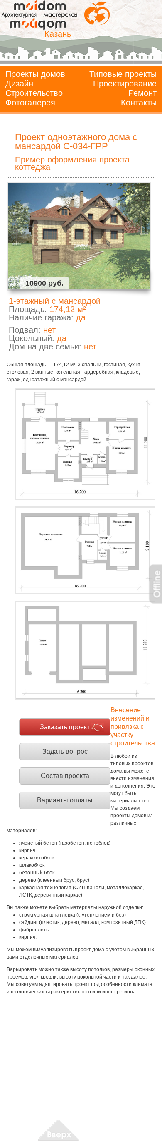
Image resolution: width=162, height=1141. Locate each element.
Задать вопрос (65, 751)
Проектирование (125, 83)
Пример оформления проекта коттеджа (72, 163)
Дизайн (19, 83)
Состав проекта (65, 775)
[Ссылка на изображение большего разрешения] (85, 444)
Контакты (139, 102)
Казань (57, 33)
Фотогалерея (30, 102)
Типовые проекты (123, 74)
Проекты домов (35, 74)
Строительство (34, 93)
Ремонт (142, 93)
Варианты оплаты (65, 800)
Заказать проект (65, 726)
